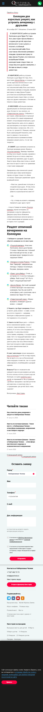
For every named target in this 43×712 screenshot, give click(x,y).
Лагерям (10, 639)
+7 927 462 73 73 (13, 572)
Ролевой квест (12, 610)
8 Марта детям (12, 632)
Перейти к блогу (12, 12)
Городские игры (12, 603)
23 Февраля (11, 635)
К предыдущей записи (14, 455)
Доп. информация (14, 515)
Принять (9, 682)
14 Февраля (23, 632)
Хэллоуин (17, 639)
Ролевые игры (24, 606)
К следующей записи (29, 456)
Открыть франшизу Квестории (21, 584)
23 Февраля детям (22, 635)
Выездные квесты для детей (17, 628)
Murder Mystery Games (26, 603)
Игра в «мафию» (12, 606)
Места (21, 610)
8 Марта (31, 628)
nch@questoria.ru (13, 576)
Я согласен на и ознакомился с (21, 539)
